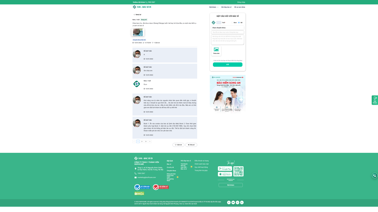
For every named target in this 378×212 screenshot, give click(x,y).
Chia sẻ (192, 145)
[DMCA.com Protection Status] (139, 193)
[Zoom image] (138, 32)
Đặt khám (230, 185)
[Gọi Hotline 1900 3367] (375, 175)
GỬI (227, 64)
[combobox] (212, 28)
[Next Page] (149, 141)
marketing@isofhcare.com (147, 177)
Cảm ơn (179, 145)
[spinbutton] (218, 22)
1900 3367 (151, 2)
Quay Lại (138, 14)
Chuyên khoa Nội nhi (139, 40)
